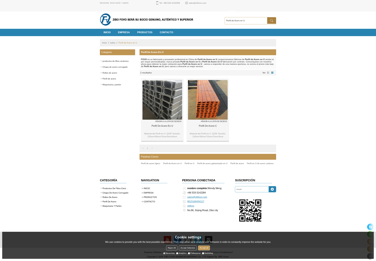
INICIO (107, 32)
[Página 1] (143, 148)
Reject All (172, 248)
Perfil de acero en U (162, 126)
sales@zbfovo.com (197, 197)
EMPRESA (124, 32)
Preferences (195, 253)
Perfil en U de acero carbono (260, 163)
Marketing (208, 253)
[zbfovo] (370, 227)
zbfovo (190, 206)
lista (268, 72)
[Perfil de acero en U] (162, 100)
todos (112, 43)
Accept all (204, 248)
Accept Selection (188, 248)
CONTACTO (166, 32)
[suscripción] (272, 189)
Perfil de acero (237, 163)
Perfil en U (189, 163)
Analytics (183, 253)
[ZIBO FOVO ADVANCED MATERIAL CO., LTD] (158, 19)
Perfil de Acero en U (172, 163)
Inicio (104, 43)
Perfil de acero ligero (150, 163)
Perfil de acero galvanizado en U (212, 163)
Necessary (170, 253)
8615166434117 (195, 201)
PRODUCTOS (144, 32)
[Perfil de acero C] (208, 100)
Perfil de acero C (208, 126)
